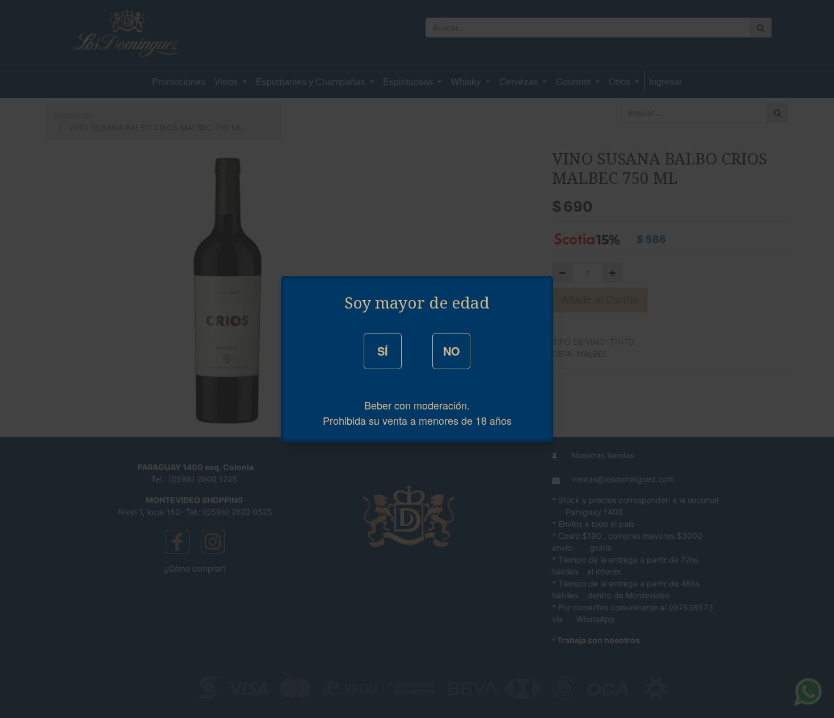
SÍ (382, 351)
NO (451, 351)
